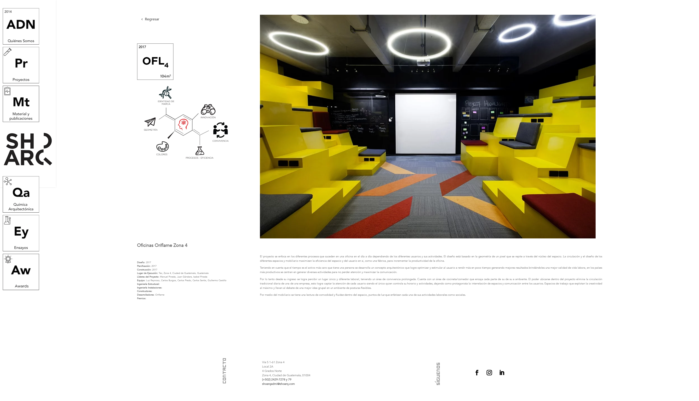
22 (457, 231)
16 (438, 231)
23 (460, 231)
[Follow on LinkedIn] (501, 372)
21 (454, 231)
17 (441, 231)
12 (426, 231)
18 (444, 231)
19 (448, 231)
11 (423, 231)
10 (420, 231)
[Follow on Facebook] (476, 372)
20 (451, 231)
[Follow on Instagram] (489, 372)
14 (432, 231)
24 (463, 231)
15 (435, 231)
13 (429, 231)
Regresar (152, 19)
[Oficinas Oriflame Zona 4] (428, 237)
